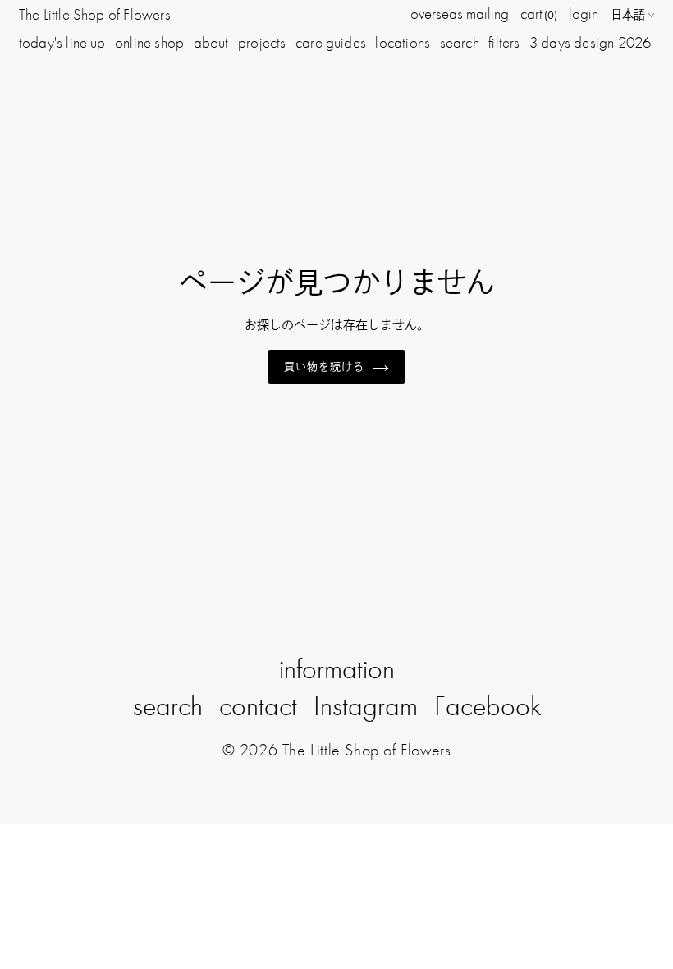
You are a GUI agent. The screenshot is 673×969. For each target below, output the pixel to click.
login (583, 13)
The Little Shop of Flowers (95, 14)
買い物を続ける (324, 367)
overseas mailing (459, 13)
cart (538, 13)
